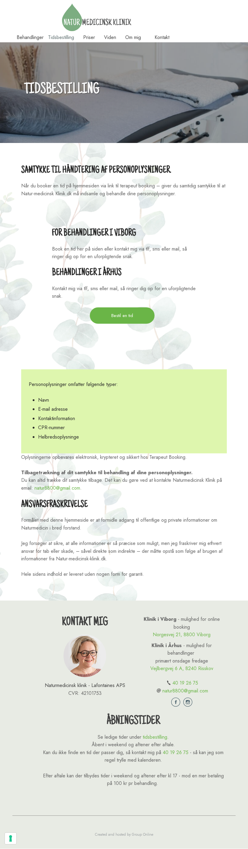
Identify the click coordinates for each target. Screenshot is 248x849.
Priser (89, 37)
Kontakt (162, 37)
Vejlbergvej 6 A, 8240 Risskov (181, 668)
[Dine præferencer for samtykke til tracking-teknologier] (10, 838)
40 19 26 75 (185, 682)
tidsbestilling (155, 737)
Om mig (133, 37)
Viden (110, 37)
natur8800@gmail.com (57, 487)
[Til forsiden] (96, 17)
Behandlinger (30, 37)
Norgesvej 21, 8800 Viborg (181, 634)
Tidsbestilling (61, 37)
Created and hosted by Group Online (124, 834)
